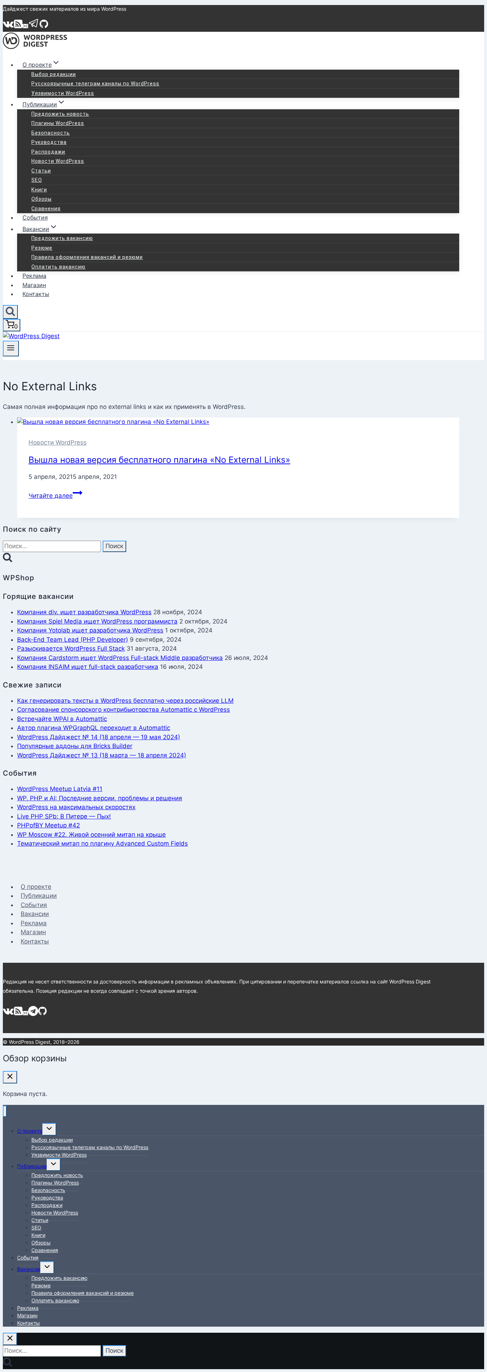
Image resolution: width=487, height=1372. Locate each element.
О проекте (36, 886)
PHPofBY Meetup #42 (48, 825)
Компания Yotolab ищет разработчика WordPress (90, 630)
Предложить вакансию (62, 238)
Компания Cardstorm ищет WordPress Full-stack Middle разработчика (120, 657)
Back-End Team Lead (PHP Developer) (72, 639)
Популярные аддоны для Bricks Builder (74, 746)
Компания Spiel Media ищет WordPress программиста (97, 621)
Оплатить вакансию (58, 267)
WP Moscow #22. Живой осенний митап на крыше (91, 834)
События (35, 217)
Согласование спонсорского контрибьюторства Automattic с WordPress (123, 709)
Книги (39, 189)
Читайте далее (55, 495)
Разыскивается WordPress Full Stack (71, 648)
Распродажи (48, 152)
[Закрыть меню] (5, 1111)
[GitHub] (44, 26)
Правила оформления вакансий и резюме (87, 257)
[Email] (25, 26)
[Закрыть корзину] (10, 1077)
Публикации (39, 895)
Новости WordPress (57, 161)
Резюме (41, 248)
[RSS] (18, 26)
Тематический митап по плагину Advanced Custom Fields (102, 843)
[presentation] (238, 422)
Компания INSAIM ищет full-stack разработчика (87, 666)
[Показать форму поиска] (10, 312)
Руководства (49, 142)
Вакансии (35, 913)
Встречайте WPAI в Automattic (62, 718)
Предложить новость (60, 114)
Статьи (41, 171)
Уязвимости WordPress (62, 93)
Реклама (34, 275)
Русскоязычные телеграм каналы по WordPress (95, 83)
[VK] (8, 26)
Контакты (35, 293)
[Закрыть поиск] (10, 1339)
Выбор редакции (53, 74)
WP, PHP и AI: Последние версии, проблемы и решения (99, 798)
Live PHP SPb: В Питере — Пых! (64, 816)
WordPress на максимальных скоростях (76, 807)
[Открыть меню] (11, 348)
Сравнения (46, 208)
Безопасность (50, 133)
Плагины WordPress (57, 123)
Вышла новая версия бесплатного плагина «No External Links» (159, 460)
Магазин (34, 285)
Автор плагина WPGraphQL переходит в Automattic (93, 727)
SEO (36, 180)
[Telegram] (34, 26)
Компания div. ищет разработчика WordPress (84, 612)
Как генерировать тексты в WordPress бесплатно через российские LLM (125, 700)
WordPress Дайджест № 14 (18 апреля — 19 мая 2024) (98, 737)
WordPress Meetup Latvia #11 (59, 788)
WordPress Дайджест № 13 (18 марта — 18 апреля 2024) (101, 755)
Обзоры (41, 199)
